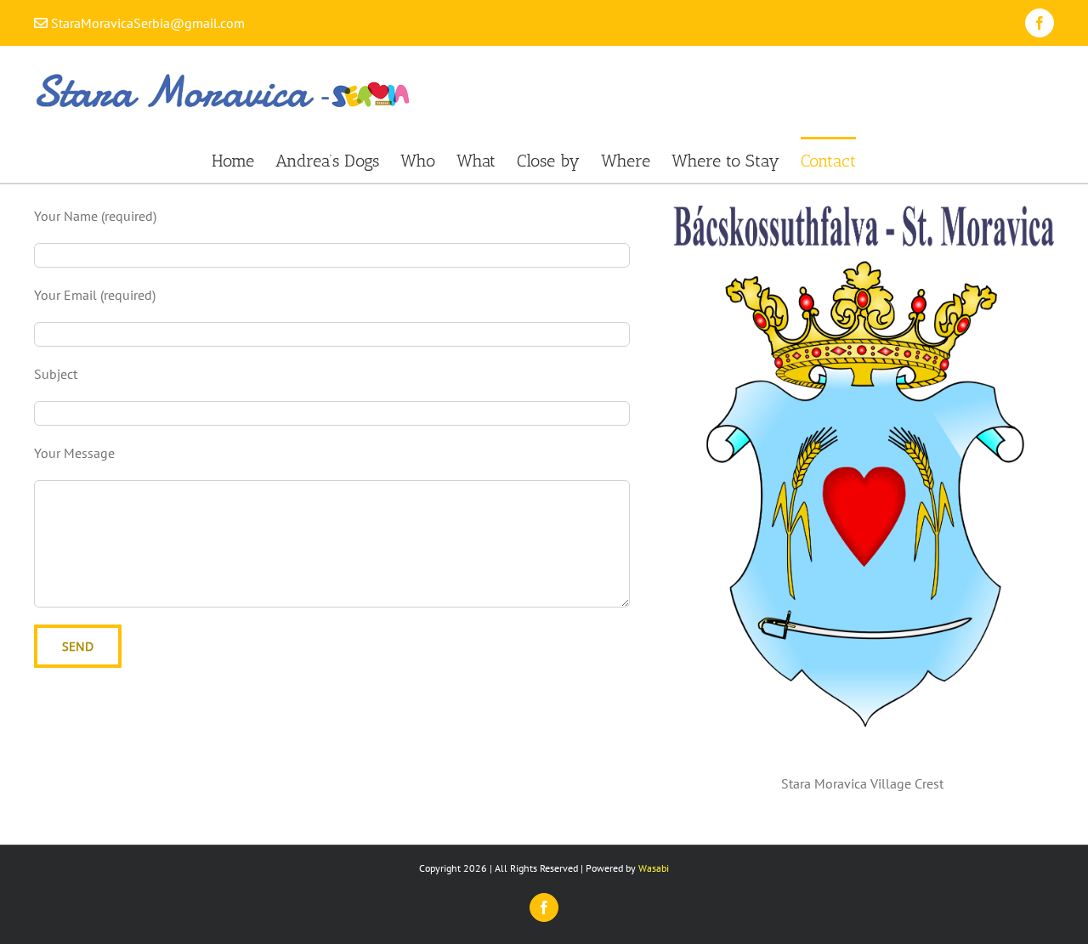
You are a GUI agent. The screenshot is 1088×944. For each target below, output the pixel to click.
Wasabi (653, 868)
